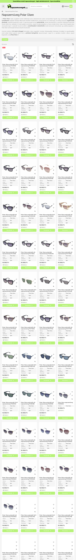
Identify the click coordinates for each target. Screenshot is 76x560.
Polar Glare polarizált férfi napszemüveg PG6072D (28, 365)
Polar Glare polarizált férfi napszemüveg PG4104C (10, 365)
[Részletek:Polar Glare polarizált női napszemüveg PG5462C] (10, 468)
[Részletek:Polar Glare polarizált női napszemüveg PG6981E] (10, 280)
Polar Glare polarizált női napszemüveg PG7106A (28, 102)
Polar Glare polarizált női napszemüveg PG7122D (9, 328)
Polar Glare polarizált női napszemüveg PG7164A (28, 328)
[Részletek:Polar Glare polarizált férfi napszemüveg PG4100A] (47, 280)
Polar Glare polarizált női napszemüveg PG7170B (65, 328)
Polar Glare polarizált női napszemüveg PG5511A (46, 440)
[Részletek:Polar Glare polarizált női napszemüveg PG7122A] (10, 129)
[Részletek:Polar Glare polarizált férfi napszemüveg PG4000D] (28, 205)
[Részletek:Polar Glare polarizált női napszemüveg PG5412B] (47, 167)
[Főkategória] (2, 11)
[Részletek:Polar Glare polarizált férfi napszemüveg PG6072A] (47, 355)
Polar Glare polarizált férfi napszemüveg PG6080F (47, 65)
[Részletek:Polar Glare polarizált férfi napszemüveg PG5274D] (28, 505)
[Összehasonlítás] (16, 57)
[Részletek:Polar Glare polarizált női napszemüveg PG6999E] (28, 167)
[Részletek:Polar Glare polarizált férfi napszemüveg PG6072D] (28, 355)
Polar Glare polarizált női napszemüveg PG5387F (46, 102)
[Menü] (3, 6)
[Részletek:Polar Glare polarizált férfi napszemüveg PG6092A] (65, 129)
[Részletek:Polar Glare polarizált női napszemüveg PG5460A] (10, 505)
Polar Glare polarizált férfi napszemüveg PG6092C (47, 140)
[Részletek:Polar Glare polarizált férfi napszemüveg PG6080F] (47, 54)
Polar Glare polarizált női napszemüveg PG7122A (9, 140)
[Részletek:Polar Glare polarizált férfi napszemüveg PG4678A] (10, 543)
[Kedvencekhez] (16, 53)
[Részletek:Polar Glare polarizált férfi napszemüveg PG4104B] (65, 280)
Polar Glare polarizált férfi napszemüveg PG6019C (65, 365)
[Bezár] (73, 1)
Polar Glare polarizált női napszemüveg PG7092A (46, 553)
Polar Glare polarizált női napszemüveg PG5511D (9, 440)
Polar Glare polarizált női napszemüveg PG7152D (65, 252)
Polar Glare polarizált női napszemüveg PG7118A (65, 65)
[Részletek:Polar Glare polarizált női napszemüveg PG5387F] (47, 92)
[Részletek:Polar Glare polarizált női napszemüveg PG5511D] (10, 430)
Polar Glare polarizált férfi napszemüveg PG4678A (10, 553)
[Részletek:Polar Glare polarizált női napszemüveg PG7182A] (28, 242)
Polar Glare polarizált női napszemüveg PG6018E (28, 403)
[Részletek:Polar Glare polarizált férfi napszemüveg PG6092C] (47, 129)
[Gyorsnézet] (16, 61)
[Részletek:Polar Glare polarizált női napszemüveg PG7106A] (28, 92)
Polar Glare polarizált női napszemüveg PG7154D (65, 215)
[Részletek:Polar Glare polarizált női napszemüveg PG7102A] (10, 205)
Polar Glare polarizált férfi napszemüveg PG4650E (47, 215)
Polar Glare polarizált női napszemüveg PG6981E (9, 290)
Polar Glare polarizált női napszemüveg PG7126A (9, 252)
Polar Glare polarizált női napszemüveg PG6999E (28, 177)
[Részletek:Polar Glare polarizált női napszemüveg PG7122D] (10, 317)
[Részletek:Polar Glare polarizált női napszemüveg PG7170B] (65, 317)
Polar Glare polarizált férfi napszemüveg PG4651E (10, 65)
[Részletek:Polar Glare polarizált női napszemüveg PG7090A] (65, 543)
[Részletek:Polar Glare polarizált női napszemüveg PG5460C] (65, 468)
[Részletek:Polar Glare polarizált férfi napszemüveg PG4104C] (10, 355)
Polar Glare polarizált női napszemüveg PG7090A (65, 553)
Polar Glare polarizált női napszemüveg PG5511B (28, 440)
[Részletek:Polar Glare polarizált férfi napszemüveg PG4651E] (10, 54)
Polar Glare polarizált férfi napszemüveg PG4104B (65, 290)
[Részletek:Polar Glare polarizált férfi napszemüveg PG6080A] (28, 54)
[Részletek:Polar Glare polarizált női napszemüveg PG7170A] (47, 317)
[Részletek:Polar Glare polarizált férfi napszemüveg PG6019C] (65, 355)
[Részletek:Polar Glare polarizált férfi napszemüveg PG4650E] (47, 205)
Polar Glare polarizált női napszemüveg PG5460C (65, 478)
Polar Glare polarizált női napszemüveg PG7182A (28, 252)
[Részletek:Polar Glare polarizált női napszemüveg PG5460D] (47, 468)
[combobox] (40, 6)
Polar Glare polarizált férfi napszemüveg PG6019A (10, 403)
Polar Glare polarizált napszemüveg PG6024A (46, 252)
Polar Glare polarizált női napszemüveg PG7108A (9, 102)
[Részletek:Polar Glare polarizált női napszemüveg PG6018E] (28, 392)
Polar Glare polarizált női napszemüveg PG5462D (65, 440)
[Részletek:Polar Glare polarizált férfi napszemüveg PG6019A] (10, 392)
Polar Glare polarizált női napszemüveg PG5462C (9, 478)
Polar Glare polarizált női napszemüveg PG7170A (46, 328)
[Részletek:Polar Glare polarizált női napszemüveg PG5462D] (65, 430)
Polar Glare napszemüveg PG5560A (65, 403)
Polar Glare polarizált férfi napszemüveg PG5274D (28, 515)
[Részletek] (10, 80)
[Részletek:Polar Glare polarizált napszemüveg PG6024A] (47, 242)
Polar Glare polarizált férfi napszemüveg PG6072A (47, 365)
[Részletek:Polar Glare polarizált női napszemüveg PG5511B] (28, 430)
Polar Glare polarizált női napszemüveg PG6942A (65, 177)
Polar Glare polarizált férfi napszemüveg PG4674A (28, 553)
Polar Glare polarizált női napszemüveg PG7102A (9, 215)
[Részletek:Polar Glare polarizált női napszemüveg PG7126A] (10, 242)
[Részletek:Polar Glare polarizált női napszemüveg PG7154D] (65, 205)
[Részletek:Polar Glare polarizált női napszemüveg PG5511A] (47, 430)
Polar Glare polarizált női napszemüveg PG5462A (28, 478)
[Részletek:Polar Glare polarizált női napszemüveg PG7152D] (65, 242)
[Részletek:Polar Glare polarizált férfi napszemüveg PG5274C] (47, 505)
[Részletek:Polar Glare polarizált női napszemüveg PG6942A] (65, 167)
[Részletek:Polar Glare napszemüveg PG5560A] (65, 392)
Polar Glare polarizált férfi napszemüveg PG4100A (47, 290)
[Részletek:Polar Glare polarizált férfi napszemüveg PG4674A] (28, 543)
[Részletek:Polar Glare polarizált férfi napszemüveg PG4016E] (28, 280)
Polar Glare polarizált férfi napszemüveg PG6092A (65, 140)
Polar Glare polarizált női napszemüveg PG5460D (46, 478)
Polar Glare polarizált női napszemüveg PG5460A (9, 515)
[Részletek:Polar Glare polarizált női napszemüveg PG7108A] (10, 92)
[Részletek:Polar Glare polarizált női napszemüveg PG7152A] (65, 92)
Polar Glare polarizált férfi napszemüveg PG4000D (28, 215)
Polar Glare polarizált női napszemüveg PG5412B (46, 177)
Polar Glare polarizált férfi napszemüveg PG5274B (65, 515)
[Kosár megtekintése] (70, 6)
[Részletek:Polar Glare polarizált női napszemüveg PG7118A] (65, 54)
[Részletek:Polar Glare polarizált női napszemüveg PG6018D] (47, 392)
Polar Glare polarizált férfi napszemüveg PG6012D (10, 177)
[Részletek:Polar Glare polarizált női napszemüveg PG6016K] (28, 129)
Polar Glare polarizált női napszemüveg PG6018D (46, 403)
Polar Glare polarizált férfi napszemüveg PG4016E (28, 290)
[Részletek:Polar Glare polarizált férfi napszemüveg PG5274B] (65, 505)
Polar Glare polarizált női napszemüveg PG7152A (65, 102)
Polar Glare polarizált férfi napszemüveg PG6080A (28, 65)
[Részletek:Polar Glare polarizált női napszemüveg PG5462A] (28, 468)
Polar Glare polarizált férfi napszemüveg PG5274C (47, 515)
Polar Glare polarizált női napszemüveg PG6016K (28, 140)
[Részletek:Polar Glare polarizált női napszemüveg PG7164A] (28, 317)
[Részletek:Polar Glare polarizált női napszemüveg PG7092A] (47, 543)
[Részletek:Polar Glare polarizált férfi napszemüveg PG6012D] (10, 167)
